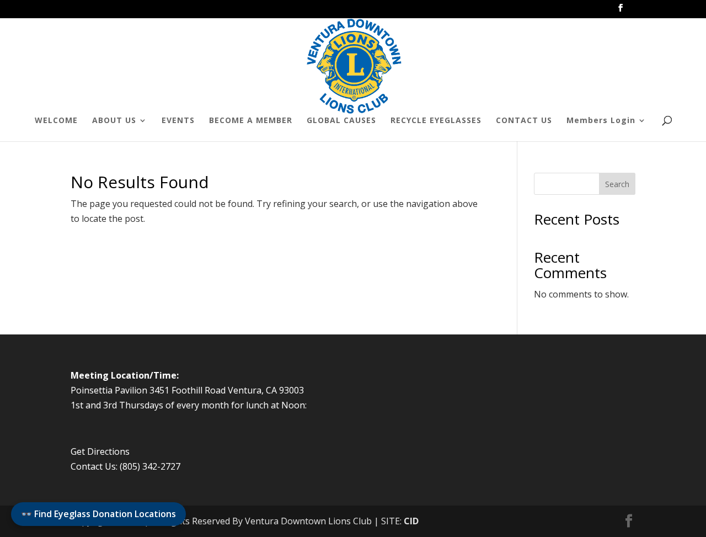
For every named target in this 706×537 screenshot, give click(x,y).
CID (411, 521)
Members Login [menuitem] (600, 120)
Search (617, 184)
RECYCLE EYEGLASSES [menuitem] (436, 120)
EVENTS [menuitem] (178, 120)
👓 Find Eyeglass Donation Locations (98, 514)
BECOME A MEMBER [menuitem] (250, 120)
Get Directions (100, 451)
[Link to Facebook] (620, 11)
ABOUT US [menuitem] (114, 120)
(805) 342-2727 (150, 466)
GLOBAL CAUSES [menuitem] (341, 120)
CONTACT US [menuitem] (524, 120)
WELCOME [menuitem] (56, 120)
